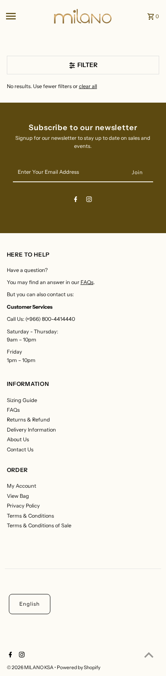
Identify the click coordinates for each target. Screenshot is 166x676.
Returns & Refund (28, 420)
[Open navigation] (26, 16)
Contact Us (20, 449)
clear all (88, 86)
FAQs (87, 282)
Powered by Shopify (78, 667)
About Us (18, 439)
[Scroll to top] (149, 655)
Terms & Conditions (30, 516)
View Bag (18, 496)
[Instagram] (89, 200)
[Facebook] (75, 200)
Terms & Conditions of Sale (39, 525)
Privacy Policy (23, 506)
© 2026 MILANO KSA (30, 667)
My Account (21, 486)
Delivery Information (31, 430)
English (29, 604)
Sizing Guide (22, 400)
